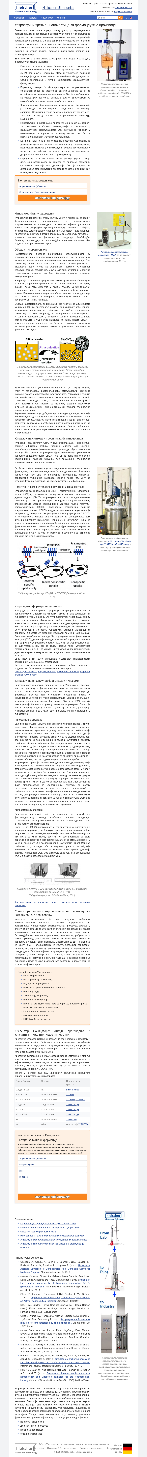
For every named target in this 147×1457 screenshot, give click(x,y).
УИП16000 (71, 1119)
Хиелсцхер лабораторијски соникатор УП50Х (113, 253)
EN (127, 17)
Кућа (40, 1444)
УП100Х (70, 1094)
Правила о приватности (91, 1447)
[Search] (120, 18)
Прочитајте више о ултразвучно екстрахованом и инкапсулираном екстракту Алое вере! (52, 673)
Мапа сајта (38, 1447)
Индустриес (47, 17)
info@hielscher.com (123, 11)
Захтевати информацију (52, 197)
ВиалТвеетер (72, 1089)
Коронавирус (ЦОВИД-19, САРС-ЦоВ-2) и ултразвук (48, 1223)
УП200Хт (70, 1099)
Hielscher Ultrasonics (58, 7)
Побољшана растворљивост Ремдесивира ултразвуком (50, 1227)
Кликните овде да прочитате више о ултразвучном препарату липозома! (52, 903)
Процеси (32, 17)
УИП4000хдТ (72, 1109)
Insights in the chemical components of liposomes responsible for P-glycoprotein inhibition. (55, 1283)
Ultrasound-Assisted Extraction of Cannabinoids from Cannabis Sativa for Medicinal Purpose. (55, 1269)
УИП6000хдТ (72, 1114)
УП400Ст (80, 1099)
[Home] (26, 6)
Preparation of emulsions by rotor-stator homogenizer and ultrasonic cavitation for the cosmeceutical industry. (55, 1377)
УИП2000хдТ (72, 1104)
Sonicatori (19, 17)
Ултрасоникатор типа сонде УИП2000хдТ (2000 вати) (114, 543)
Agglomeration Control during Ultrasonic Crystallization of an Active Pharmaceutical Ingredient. (55, 1299)
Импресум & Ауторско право (61, 1447)
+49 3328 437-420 (123, 7)
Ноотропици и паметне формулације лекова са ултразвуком (52, 1235)
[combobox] (107, 17)
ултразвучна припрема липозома (38, 1231)
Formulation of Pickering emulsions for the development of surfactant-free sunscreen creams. (55, 1360)
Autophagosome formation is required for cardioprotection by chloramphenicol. (55, 1321)
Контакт (61, 17)
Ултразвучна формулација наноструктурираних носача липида (53, 1239)
